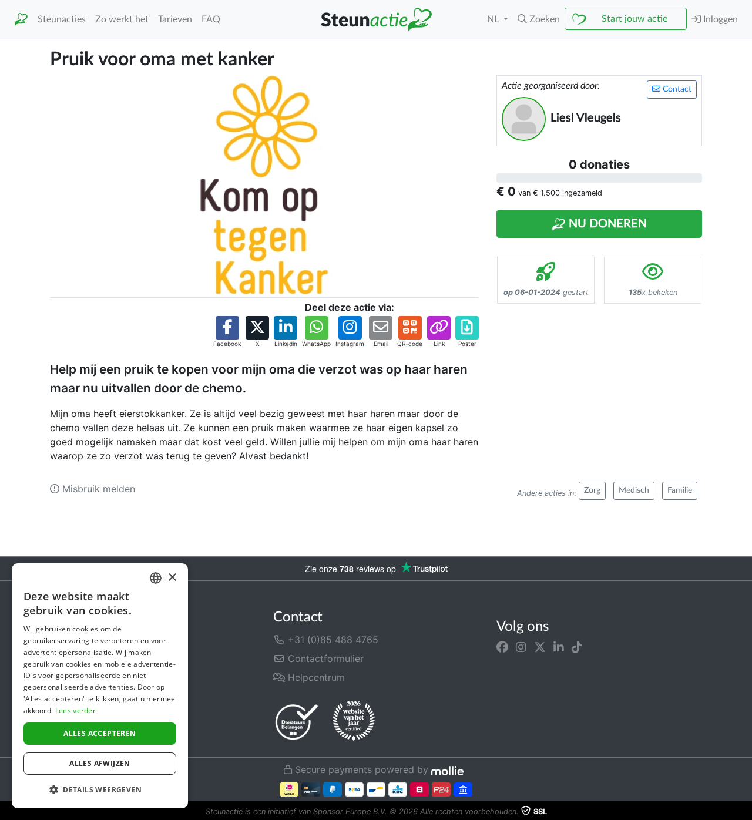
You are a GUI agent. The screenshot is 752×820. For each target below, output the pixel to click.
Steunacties (62, 19)
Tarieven (175, 19)
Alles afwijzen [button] (99, 763)
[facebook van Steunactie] (502, 647)
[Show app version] (744, 812)
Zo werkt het (122, 19)
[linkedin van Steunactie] (558, 647)
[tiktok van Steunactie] (577, 647)
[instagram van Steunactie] (521, 647)
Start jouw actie (634, 18)
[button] (539, 19)
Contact (675, 89)
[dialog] (100, 685)
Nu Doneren (606, 224)
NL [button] (494, 19)
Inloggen (719, 19)
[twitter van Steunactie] (540, 647)
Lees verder (75, 710)
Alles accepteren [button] (99, 733)
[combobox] (156, 578)
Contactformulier (324, 658)
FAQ (211, 19)
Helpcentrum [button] (315, 677)
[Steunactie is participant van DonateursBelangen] (296, 721)
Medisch (634, 490)
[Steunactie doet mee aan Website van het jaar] (354, 721)
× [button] (171, 577)
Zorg (592, 490)
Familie (679, 490)
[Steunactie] (21, 20)
